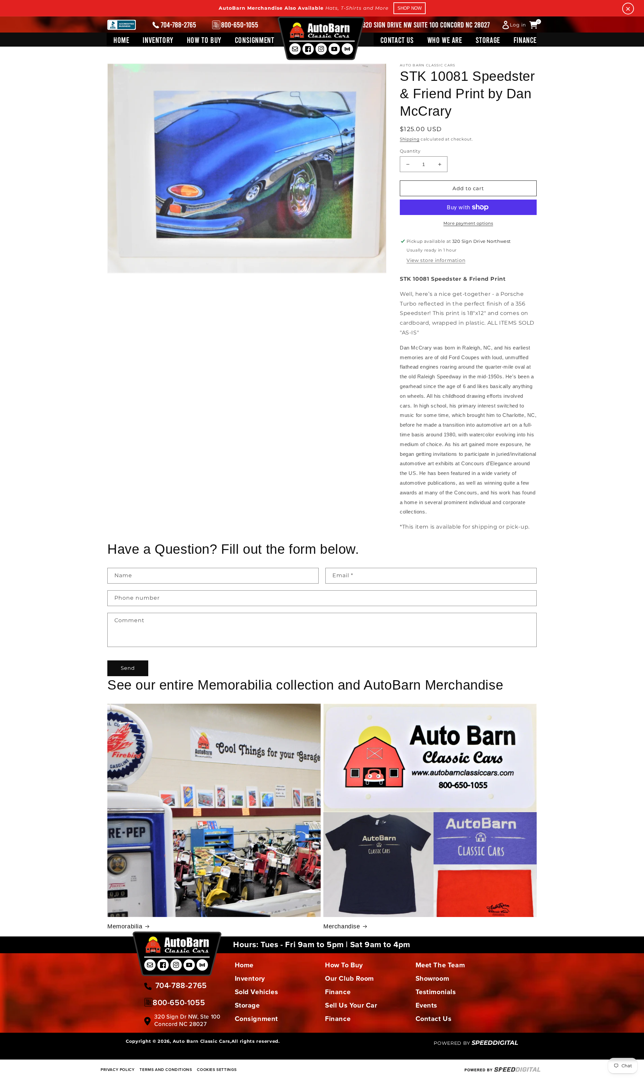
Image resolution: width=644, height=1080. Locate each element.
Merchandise (341, 926)
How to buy (344, 965)
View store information (436, 260)
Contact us (434, 1019)
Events (427, 1005)
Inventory (250, 978)
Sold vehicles (256, 992)
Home (244, 965)
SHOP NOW (409, 8)
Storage (247, 1005)
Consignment (256, 1019)
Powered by (476, 1043)
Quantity (410, 151)
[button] (158, 40)
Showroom (432, 978)
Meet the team (440, 965)
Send (128, 668)
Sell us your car (351, 1005)
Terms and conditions (166, 1069)
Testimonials (436, 992)
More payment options (468, 223)
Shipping (410, 139)
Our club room (349, 978)
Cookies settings (217, 1069)
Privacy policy (118, 1069)
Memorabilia (125, 926)
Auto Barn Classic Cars (201, 1041)
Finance (338, 992)
